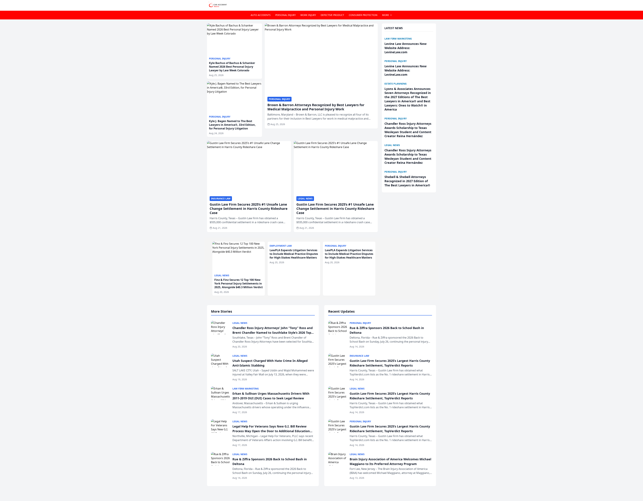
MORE (385, 15)
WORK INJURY (308, 15)
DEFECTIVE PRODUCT (332, 15)
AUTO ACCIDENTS (261, 15)
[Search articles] (434, 4)
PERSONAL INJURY (285, 15)
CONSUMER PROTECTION (363, 15)
